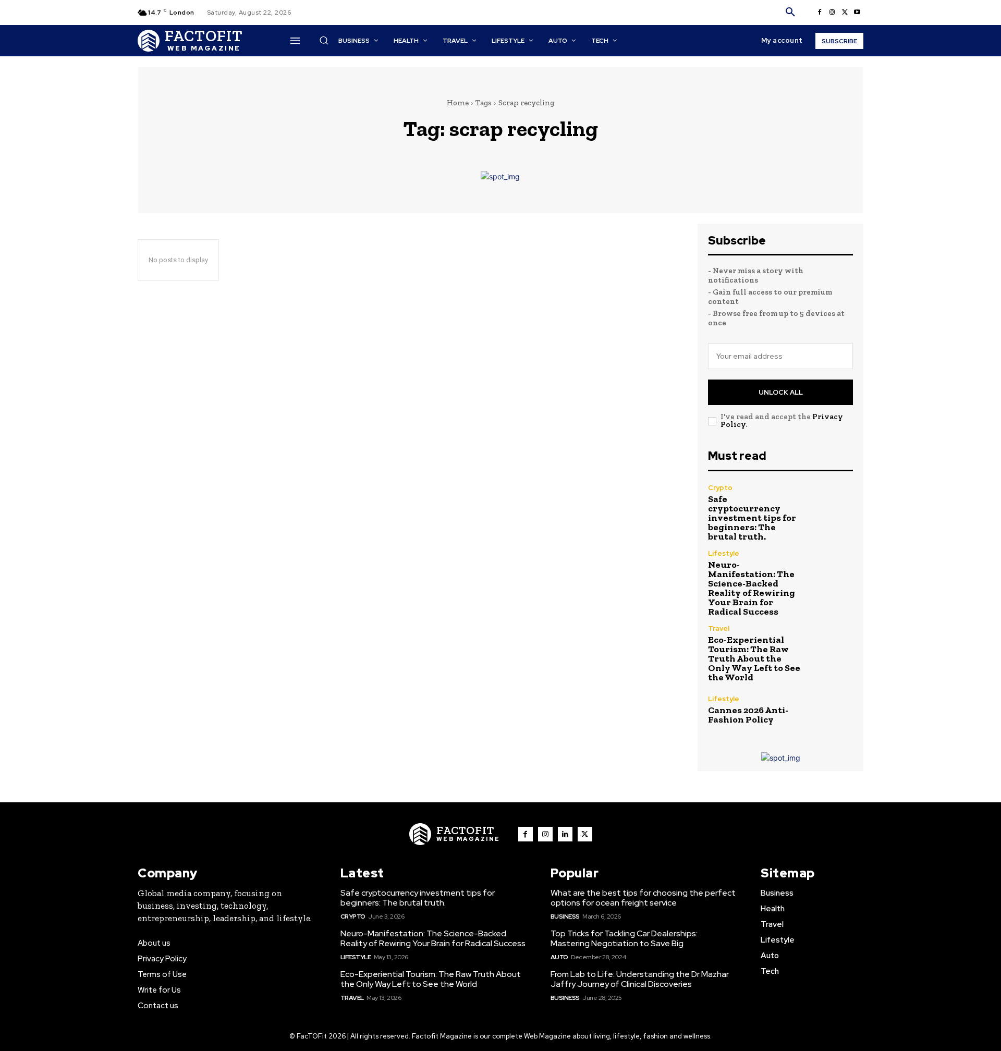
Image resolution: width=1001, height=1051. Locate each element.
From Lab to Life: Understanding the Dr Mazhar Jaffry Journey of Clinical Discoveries (640, 979)
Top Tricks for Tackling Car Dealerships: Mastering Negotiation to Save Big (624, 938)
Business (565, 916)
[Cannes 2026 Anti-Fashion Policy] (831, 709)
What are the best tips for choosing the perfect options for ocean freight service (643, 897)
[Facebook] (819, 12)
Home (458, 102)
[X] (844, 12)
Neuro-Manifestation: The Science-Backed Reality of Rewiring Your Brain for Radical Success (751, 588)
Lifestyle (723, 553)
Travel (718, 628)
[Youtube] (857, 12)
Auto (559, 957)
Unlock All (781, 392)
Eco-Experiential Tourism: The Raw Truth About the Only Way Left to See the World (754, 658)
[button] (790, 12)
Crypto (720, 487)
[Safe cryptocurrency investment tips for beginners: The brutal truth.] (831, 506)
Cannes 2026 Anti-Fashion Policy (748, 714)
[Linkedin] (565, 834)
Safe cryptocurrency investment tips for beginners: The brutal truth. (752, 517)
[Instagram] (832, 12)
